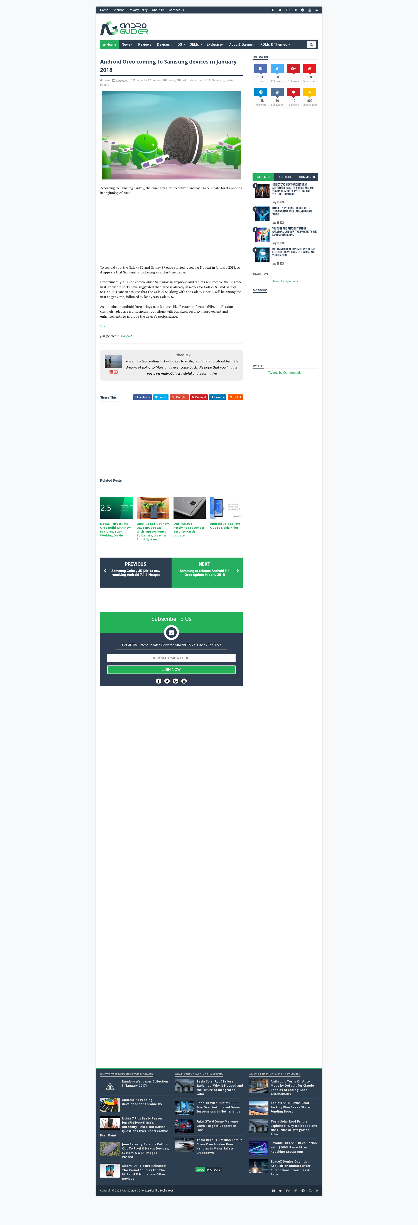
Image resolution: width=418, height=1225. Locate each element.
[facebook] (273, 10)
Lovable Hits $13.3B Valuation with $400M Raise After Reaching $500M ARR (294, 1147)
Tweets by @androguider (285, 372)
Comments (307, 177)
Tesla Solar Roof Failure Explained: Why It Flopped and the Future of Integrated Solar (219, 1087)
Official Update (186, 80)
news (172, 80)
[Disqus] (171, 819)
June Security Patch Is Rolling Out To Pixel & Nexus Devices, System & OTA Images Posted (145, 1150)
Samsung (218, 80)
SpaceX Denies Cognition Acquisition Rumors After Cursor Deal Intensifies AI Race (290, 1167)
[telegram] (302, 10)
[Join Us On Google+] (175, 681)
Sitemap (119, 10)
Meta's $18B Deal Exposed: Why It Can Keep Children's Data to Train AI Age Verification (293, 252)
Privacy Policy (138, 10)
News (126, 44)
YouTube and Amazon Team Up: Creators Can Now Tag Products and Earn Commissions (294, 231)
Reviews (145, 44)
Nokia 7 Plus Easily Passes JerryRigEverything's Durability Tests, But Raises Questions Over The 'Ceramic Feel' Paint (134, 1126)
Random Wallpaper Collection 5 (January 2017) (145, 1083)
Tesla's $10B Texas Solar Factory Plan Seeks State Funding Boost (290, 1107)
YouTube (285, 177)
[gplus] (288, 10)
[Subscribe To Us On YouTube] (184, 681)
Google (126, 336)
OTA (208, 80)
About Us (158, 10)
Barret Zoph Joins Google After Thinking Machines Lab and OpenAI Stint (292, 211)
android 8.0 (160, 80)
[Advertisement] (238, 26)
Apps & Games (241, 44)
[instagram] (295, 10)
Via (103, 326)
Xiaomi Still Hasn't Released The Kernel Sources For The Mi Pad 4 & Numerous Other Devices (144, 1172)
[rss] (316, 10)
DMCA (200, 1169)
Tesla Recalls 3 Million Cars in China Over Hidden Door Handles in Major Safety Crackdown (219, 1146)
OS (179, 44)
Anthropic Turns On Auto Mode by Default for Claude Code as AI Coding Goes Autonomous (292, 1087)
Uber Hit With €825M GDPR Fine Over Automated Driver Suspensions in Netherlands (218, 1107)
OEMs (194, 44)
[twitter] (280, 10)
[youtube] (309, 10)
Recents (263, 177)
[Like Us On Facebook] (158, 681)
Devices (163, 44)
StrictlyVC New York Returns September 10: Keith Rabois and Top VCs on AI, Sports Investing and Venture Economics (293, 189)
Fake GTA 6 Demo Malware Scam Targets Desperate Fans (217, 1125)
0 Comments (139, 80)
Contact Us (176, 10)
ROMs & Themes (273, 44)
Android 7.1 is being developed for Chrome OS (142, 1102)
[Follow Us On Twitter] (167, 681)
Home (104, 10)
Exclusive (214, 44)
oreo (201, 80)
